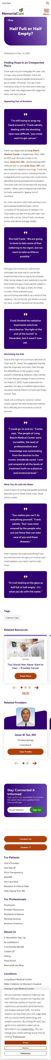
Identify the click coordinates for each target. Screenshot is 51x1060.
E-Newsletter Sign (15, 937)
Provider (14, 909)
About (10, 931)
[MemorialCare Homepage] (13, 11)
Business (13, 923)
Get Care (11, 881)
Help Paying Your (14, 891)
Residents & (14, 914)
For (11, 857)
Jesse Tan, (17, 162)
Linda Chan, (32, 165)
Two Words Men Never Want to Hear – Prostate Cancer (25, 666)
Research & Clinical (16, 886)
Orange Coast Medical (19, 988)
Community (14, 947)
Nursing (12, 919)
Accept (25, 1042)
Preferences (25, 1053)
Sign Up (37, 810)
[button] (22, 687)
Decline (25, 1048)
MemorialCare (13, 965)
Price (13, 872)
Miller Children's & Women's (22, 984)
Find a (11, 863)
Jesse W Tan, (25, 734)
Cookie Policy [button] (27, 1029)
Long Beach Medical (18, 979)
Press (10, 960)
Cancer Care (12, 617)
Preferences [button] (19, 1036)
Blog (10, 20)
